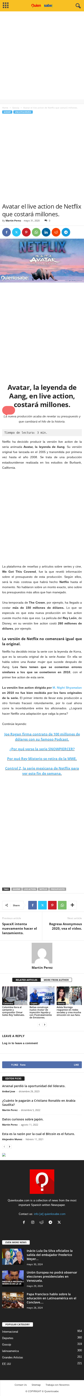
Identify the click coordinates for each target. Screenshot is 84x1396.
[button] (8, 410)
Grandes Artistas (12, 1357)
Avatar (16, 889)
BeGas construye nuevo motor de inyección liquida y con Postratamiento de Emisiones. (41, 1012)
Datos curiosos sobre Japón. (23, 1119)
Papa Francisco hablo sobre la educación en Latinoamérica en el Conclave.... (51, 1298)
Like (76, 1064)
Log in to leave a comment (20, 1043)
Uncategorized (23, 112)
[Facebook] (6, 232)
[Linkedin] (46, 232)
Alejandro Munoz (12, 1139)
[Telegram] (66, 232)
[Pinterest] (26, 232)
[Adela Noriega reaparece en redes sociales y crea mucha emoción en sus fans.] (69, 995)
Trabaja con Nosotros (57, 1384)
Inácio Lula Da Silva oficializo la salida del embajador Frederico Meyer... (50, 1255)
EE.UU (6, 1363)
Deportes (7, 1338)
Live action (30, 889)
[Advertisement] (42, 57)
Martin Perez (13, 220)
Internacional (10, 1331)
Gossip (15, 107)
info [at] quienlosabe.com (49, 1214)
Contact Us (21, 1384)
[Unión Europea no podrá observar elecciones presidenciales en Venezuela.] (13, 1278)
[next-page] (44, 1024)
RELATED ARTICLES (26, 979)
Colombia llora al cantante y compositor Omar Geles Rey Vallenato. (13, 1010)
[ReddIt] (56, 232)
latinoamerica (10, 1351)
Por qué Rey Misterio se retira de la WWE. (42, 758)
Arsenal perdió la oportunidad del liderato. (33, 1086)
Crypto (34, 1003)
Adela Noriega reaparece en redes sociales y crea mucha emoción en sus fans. (69, 1010)
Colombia (8, 1003)
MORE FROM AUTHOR (56, 979)
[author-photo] (42, 953)
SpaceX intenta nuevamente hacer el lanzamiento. (19, 928)
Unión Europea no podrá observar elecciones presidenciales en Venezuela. (52, 1276)
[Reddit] (42, 1222)
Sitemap (36, 1384)
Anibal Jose (8, 1091)
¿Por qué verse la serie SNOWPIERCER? (42, 749)
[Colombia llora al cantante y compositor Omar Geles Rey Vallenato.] (14, 995)
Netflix (43, 889)
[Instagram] (33, 1222)
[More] (72, 905)
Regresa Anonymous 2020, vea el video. (65, 926)
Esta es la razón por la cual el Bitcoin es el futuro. (38, 1134)
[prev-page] (39, 1024)
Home (5, 107)
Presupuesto (58, 889)
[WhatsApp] (36, 232)
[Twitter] (16, 232)
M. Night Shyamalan (67, 687)
